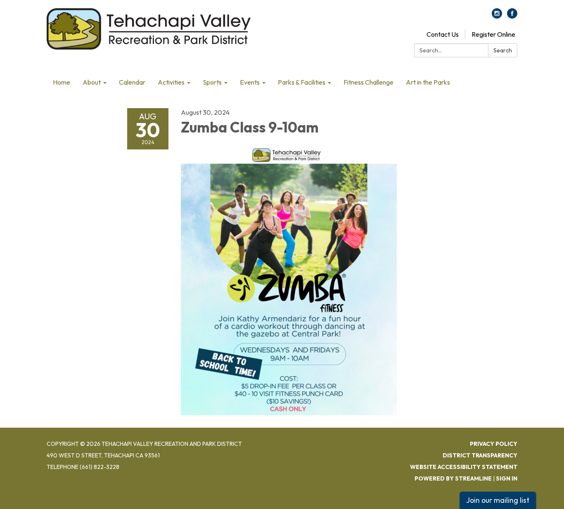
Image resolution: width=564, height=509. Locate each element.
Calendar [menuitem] (132, 82)
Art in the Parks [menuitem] (428, 82)
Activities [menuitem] (171, 82)
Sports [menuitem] (212, 82)
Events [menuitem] (250, 82)
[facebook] (512, 16)
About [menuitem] (92, 82)
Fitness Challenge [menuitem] (368, 82)
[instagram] (497, 16)
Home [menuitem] (61, 82)
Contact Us (443, 34)
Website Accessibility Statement (463, 467)
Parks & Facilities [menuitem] (301, 82)
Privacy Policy (493, 443)
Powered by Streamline (453, 478)
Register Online (493, 34)
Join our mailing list (497, 500)
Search (502, 50)
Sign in (506, 478)
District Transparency (480, 455)
